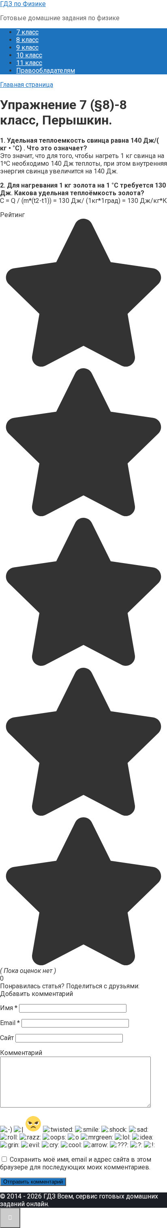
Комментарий (21, 1053)
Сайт (7, 1038)
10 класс (29, 55)
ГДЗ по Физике (23, 4)
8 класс (27, 40)
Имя (8, 1008)
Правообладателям (45, 70)
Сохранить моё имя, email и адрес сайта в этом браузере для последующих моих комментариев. (75, 1163)
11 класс (29, 63)
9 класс (27, 47)
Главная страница (26, 85)
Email (10, 1023)
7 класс (27, 32)
